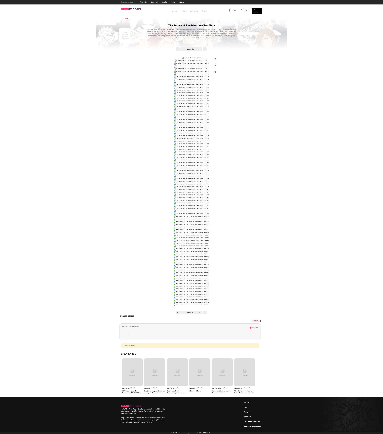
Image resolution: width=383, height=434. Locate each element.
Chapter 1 (147, 388)
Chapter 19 (238, 388)
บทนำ (246, 407)
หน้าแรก (174, 11)
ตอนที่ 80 (190, 49)
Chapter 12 (125, 388)
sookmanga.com (188, 433)
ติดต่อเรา (204, 11)
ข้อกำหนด (247, 417)
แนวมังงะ (183, 11)
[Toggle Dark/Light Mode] (215, 65)
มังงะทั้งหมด (194, 11)
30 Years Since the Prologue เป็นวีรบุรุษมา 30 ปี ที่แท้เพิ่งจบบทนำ (132, 393)
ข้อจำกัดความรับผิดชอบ (252, 426)
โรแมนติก (164, 2)
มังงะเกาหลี (154, 2)
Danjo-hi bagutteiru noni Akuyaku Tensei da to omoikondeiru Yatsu (154, 393)
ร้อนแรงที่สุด (143, 2)
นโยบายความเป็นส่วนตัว (252, 421)
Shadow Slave (195, 391)
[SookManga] (131, 9)
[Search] (241, 10)
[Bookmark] (215, 59)
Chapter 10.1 (216, 388)
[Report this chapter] (215, 72)
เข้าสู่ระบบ (245, 11)
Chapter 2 (170, 388)
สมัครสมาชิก (255, 11)
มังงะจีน (173, 2)
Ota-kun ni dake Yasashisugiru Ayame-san (176, 393)
